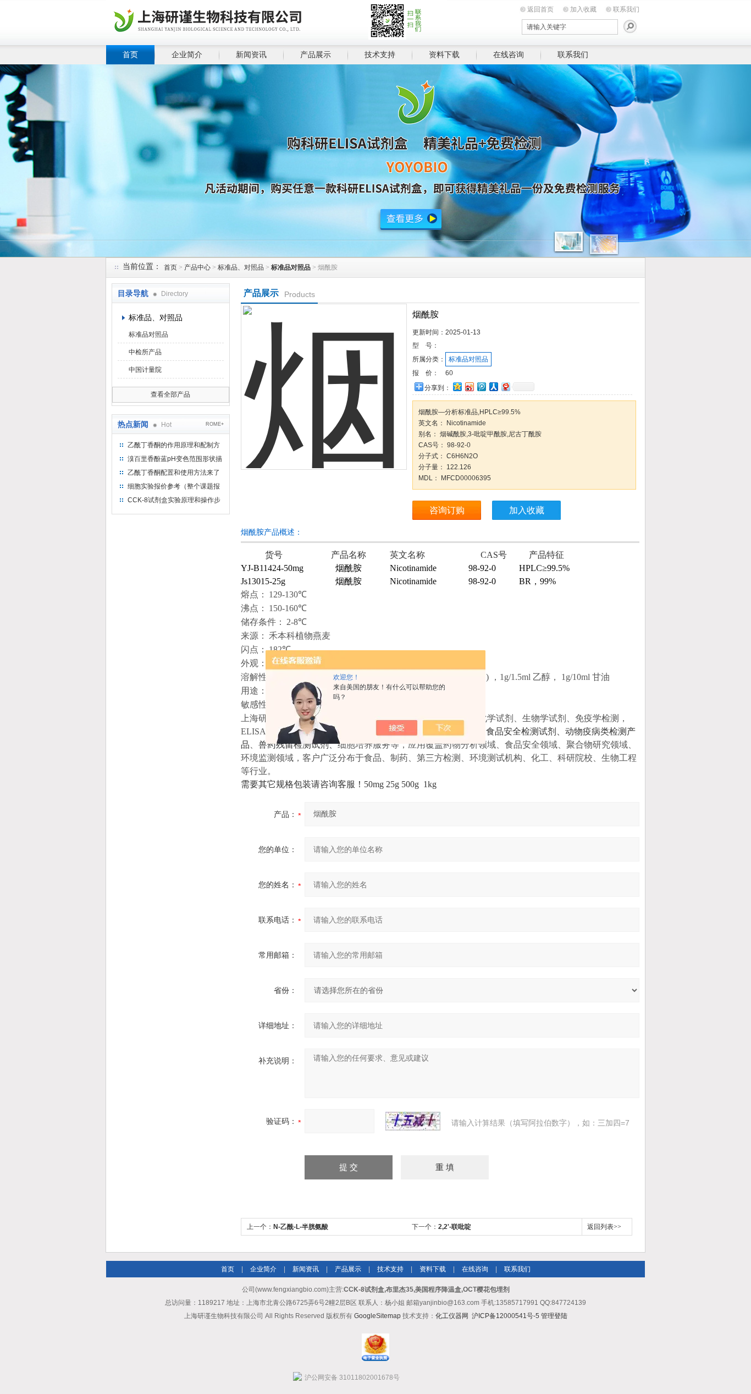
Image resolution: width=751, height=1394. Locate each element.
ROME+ (215, 424)
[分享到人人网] (493, 386)
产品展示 (315, 54)
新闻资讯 (251, 54)
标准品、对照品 (241, 267)
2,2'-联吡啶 (454, 1227)
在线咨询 (508, 54)
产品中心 (197, 267)
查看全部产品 (170, 394)
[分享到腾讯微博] (481, 386)
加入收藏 (583, 9)
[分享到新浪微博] (469, 386)
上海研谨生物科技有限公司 (276, 20)
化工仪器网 (451, 1316)
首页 (130, 54)
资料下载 (444, 54)
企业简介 (187, 54)
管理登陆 (554, 1316)
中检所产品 (145, 352)
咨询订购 (447, 510)
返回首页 (540, 9)
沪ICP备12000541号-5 (505, 1316)
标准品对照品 (148, 334)
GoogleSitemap (377, 1316)
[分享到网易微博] (505, 386)
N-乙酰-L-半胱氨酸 (300, 1227)
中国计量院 (145, 370)
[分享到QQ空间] (457, 386)
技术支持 (380, 54)
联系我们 (626, 9)
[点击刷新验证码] (412, 1121)
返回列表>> (604, 1227)
